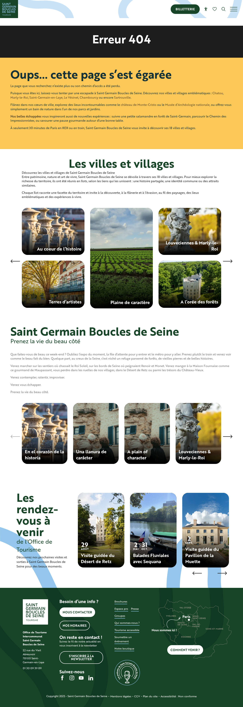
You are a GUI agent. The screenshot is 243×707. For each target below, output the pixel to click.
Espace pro (121, 608)
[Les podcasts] (127, 672)
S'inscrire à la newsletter (81, 657)
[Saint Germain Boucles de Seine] (9, 9)
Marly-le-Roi (19, 97)
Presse (135, 608)
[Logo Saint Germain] (35, 612)
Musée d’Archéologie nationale (187, 104)
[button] (223, 9)
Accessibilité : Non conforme (179, 696)
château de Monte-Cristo (138, 104)
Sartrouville (122, 97)
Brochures (120, 601)
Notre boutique (124, 648)
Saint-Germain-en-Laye (46, 97)
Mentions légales (120, 696)
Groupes (119, 616)
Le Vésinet (71, 97)
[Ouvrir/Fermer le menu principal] (236, 9)
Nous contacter (77, 612)
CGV (137, 696)
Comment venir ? (185, 650)
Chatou (217, 93)
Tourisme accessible (126, 630)
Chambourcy (89, 97)
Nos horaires (75, 625)
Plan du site (150, 696)
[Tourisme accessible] (206, 9)
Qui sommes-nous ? (127, 623)
